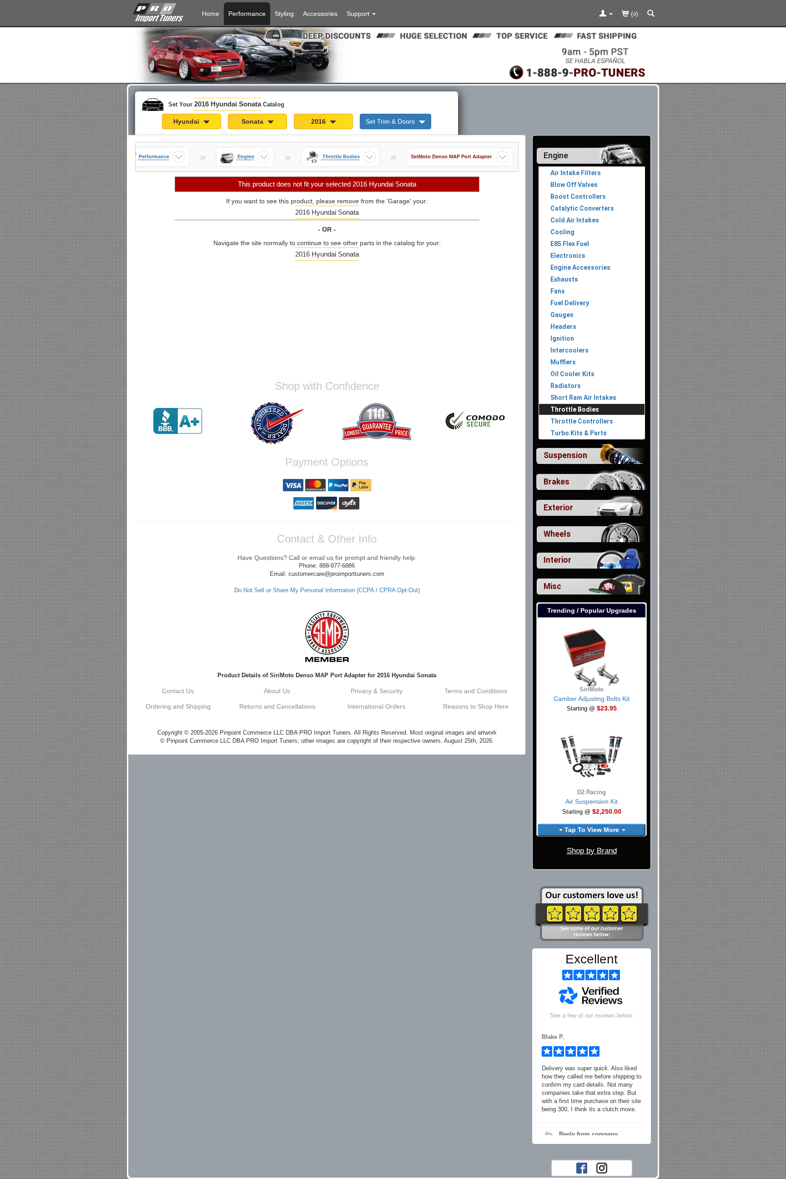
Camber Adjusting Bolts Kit (592, 698)
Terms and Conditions (475, 691)
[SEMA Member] (327, 636)
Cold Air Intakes (574, 220)
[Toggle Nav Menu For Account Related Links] (606, 14)
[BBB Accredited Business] (178, 421)
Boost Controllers (578, 196)
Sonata (253, 121)
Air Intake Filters (575, 172)
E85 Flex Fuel (569, 243)
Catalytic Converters (582, 208)
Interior (557, 559)
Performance (247, 13)
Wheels (557, 534)
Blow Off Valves (574, 184)
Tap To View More (592, 829)
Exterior (558, 507)
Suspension (565, 455)
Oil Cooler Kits (572, 374)
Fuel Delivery (569, 303)
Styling (284, 13)
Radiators (565, 385)
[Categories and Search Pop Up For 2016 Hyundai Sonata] (651, 14)
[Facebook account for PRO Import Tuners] (581, 1167)
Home (210, 13)
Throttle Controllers (581, 421)
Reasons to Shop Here (476, 706)
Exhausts (564, 279)
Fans (557, 291)
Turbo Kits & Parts (578, 433)
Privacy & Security (377, 691)
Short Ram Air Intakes (583, 397)
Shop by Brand (592, 850)
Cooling (562, 232)
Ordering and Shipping (178, 706)
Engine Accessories (580, 267)
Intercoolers (569, 350)
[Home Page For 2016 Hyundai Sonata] (160, 11)
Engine (556, 155)
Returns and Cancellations (277, 706)
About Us (277, 691)
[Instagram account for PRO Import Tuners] (601, 1167)
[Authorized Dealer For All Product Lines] (277, 423)
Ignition (562, 338)
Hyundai (187, 121)
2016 (319, 121)
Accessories (320, 13)
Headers (563, 326)
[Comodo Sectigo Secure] (476, 421)
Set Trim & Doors (391, 121)
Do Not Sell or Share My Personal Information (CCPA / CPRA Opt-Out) (327, 590)
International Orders (376, 706)
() (633, 13)
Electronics (567, 255)
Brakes (556, 481)
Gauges (562, 314)
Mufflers (563, 362)
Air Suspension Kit (591, 801)
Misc (552, 586)
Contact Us (178, 691)
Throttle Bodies (574, 409)
